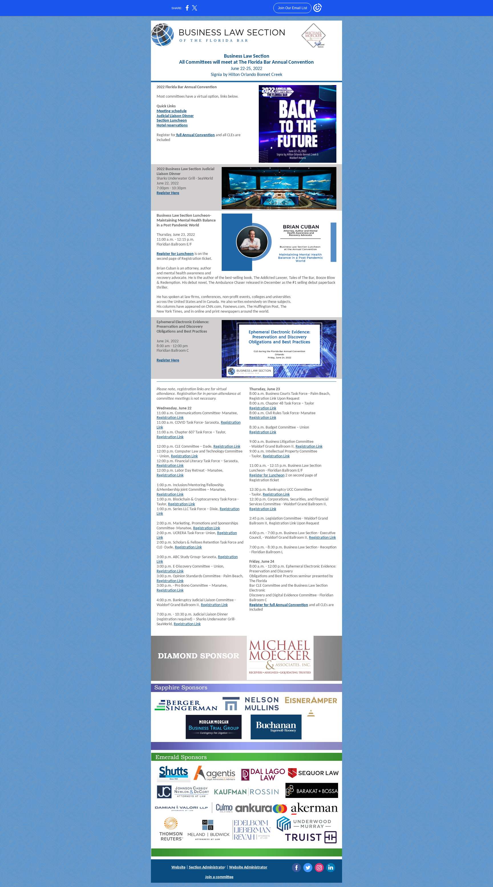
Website (178, 867)
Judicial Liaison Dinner (175, 116)
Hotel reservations (172, 125)
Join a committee (219, 877)
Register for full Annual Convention (278, 605)
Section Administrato (206, 867)
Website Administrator (248, 867)
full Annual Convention (195, 135)
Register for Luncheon (175, 254)
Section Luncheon (172, 120)
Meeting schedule (172, 111)
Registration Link (170, 418)
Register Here (168, 193)
